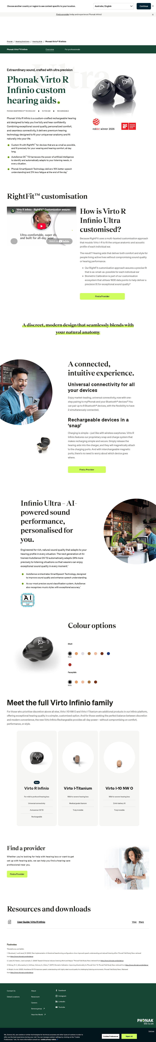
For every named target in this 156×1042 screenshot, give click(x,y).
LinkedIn (61, 1001)
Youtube (61, 1007)
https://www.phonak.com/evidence (21, 956)
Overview (50, 49)
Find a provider (62, 14)
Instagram (62, 996)
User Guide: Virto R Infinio (31, 921)
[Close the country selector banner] (153, 6)
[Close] (153, 14)
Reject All (129, 1036)
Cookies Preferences (110, 1036)
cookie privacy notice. (48, 1039)
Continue (144, 6)
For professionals (72, 49)
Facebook (62, 990)
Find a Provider (17, 874)
